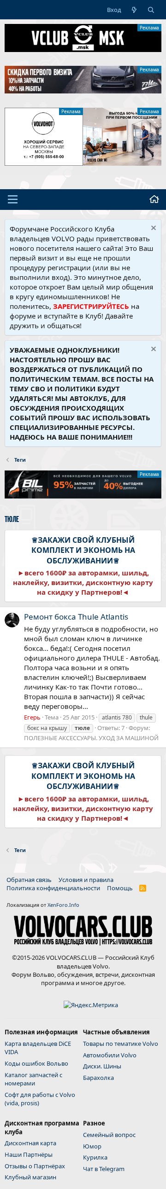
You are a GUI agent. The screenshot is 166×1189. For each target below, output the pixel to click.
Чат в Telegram (104, 1169)
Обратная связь (29, 880)
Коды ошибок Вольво (36, 1063)
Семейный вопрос (109, 1135)
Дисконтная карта (30, 1143)
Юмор (92, 1146)
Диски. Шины (102, 1066)
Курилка (95, 1157)
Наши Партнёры (29, 1154)
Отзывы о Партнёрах (35, 1166)
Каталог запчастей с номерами (33, 1079)
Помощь (120, 888)
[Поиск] (151, 9)
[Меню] (13, 199)
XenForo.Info (63, 904)
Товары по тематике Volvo (120, 1043)
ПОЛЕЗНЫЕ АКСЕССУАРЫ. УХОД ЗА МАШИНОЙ (91, 738)
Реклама (149, 27)
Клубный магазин (30, 1177)
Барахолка (98, 1077)
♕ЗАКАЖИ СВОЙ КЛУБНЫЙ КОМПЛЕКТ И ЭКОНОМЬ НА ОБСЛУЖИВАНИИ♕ (83, 550)
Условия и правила (86, 880)
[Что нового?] (134, 9)
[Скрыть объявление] (152, 229)
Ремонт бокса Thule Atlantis (76, 616)
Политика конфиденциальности (53, 888)
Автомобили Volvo (109, 1055)
